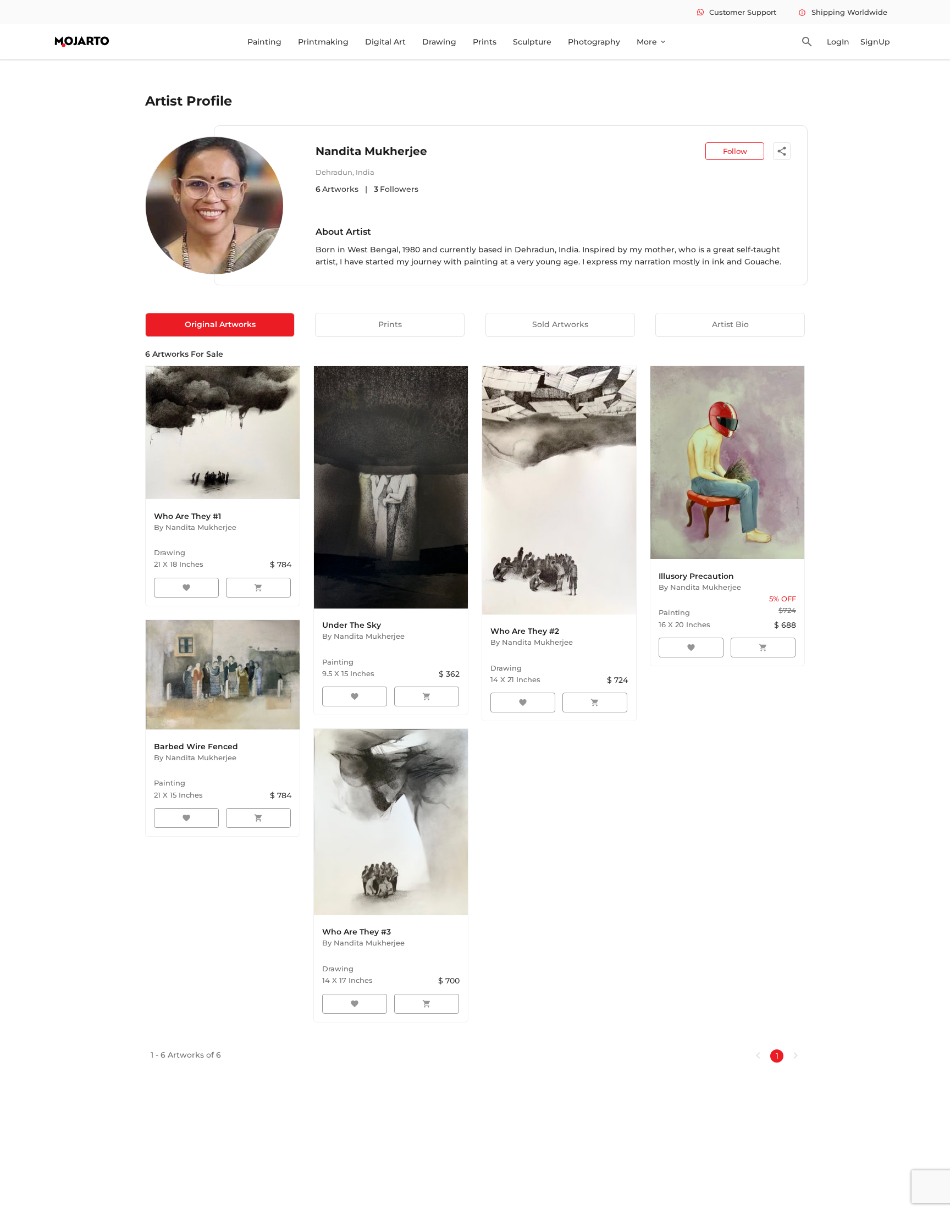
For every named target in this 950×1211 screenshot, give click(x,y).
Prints (484, 42)
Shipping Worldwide (842, 12)
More (652, 42)
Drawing (439, 42)
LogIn (838, 42)
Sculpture (532, 42)
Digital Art (385, 42)
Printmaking (323, 42)
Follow (735, 151)
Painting (264, 42)
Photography (594, 42)
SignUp (875, 42)
